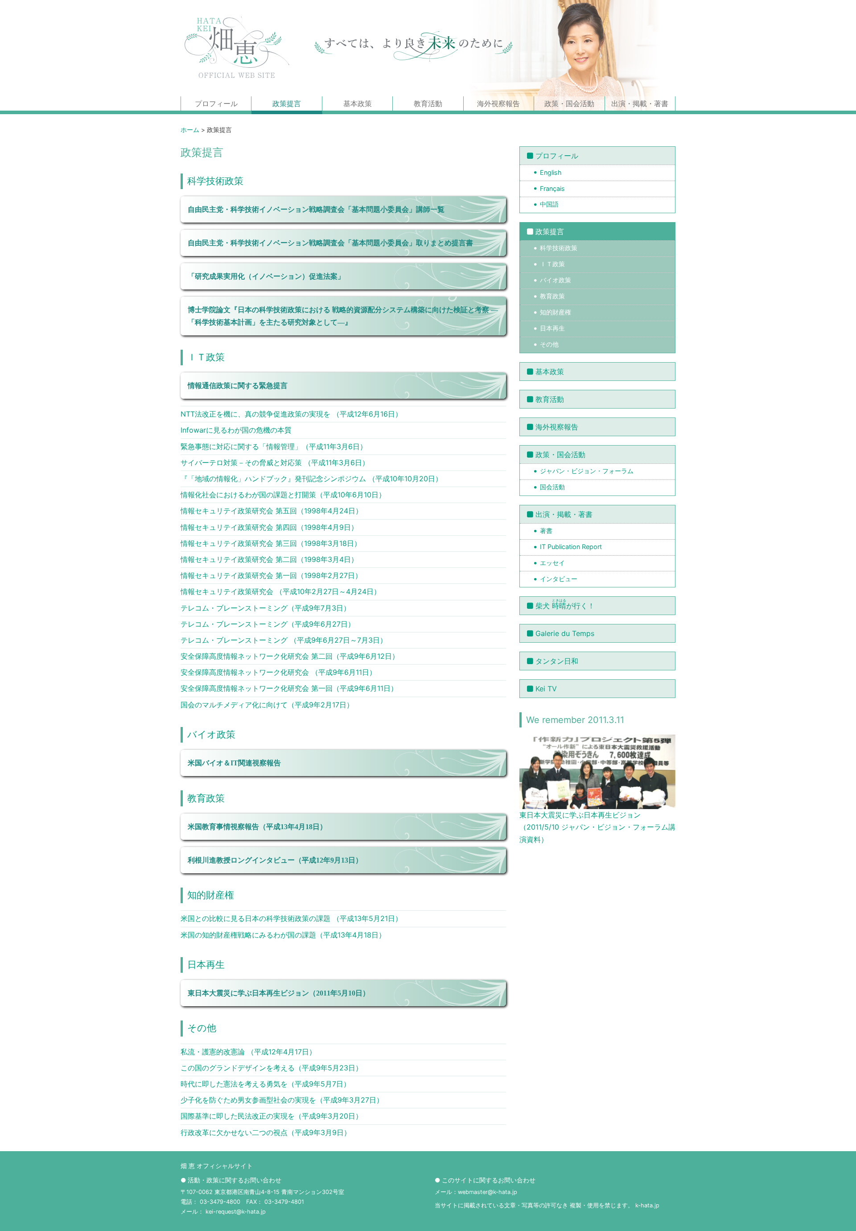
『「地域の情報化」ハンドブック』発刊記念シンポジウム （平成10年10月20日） (311, 478)
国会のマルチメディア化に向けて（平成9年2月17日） (267, 704)
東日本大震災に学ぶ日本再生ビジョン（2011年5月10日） (279, 993)
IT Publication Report (571, 546)
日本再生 (206, 964)
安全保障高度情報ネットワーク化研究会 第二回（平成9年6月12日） (290, 656)
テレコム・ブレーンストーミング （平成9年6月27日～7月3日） (284, 640)
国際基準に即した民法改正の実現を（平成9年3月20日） (271, 1115)
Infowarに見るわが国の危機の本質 (236, 429)
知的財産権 (210, 895)
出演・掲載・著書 (639, 103)
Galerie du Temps (564, 633)
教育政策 (206, 798)
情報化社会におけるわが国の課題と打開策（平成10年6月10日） (283, 494)
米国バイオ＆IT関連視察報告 (234, 763)
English (551, 172)
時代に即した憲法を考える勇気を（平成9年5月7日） (265, 1083)
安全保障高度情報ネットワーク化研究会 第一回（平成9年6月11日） (289, 688)
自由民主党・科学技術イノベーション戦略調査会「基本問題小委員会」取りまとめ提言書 (330, 243)
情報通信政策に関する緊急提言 (238, 385)
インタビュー (558, 578)
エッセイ (552, 562)
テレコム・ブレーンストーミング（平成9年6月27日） (268, 624)
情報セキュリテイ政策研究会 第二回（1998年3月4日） (269, 559)
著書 (546, 530)
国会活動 (552, 487)
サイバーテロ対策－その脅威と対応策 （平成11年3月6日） (275, 462)
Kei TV (546, 688)
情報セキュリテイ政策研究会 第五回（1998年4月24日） (271, 510)
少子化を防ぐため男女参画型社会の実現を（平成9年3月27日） (282, 1099)
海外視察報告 (498, 103)
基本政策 (357, 103)
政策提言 (286, 103)
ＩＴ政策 (206, 357)
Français (552, 188)
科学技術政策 (215, 180)
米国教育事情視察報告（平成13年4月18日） (257, 826)
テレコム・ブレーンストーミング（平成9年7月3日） (265, 607)
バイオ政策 (211, 734)
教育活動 (428, 103)
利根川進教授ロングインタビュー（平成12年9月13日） (275, 860)
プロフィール (216, 103)
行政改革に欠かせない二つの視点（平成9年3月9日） (266, 1132)
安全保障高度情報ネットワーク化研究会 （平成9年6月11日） (278, 672)
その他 (201, 1027)
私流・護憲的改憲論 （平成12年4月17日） (248, 1051)
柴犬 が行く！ (565, 604)
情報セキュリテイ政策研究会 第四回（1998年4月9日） (269, 527)
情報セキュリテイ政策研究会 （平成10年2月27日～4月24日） (281, 591)
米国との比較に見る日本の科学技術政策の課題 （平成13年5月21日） (291, 918)
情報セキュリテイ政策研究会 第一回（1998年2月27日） (271, 575)
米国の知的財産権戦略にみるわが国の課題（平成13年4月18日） (283, 934)
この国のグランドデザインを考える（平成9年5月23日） (271, 1067)
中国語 (549, 204)
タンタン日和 (556, 661)
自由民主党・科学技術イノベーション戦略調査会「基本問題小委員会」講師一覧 (316, 209)
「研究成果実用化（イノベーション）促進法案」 (266, 276)
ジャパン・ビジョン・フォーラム (587, 471)
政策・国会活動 (569, 103)
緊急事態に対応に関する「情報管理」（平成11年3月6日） (274, 446)
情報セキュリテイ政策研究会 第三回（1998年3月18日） (271, 543)
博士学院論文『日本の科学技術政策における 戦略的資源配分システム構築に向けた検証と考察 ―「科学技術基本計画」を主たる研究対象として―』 (343, 316)
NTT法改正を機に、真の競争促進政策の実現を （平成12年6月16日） (291, 413)
